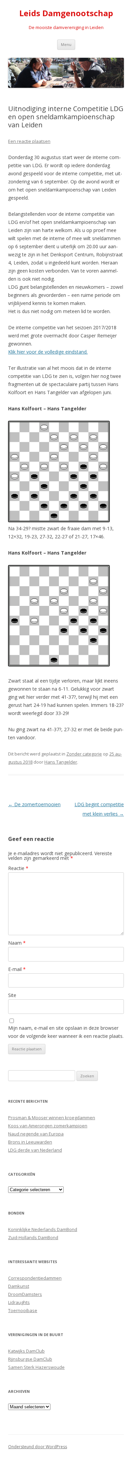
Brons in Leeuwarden (30, 1142)
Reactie (18, 868)
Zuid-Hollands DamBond (33, 1237)
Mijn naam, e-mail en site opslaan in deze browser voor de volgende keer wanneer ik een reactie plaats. (66, 1032)
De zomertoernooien (34, 804)
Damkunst (18, 1286)
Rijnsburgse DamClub (30, 1359)
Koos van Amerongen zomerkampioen (47, 1126)
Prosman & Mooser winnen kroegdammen (51, 1118)
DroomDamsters (25, 1294)
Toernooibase (22, 1310)
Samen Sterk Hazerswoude (36, 1367)
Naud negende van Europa (36, 1134)
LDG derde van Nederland (35, 1150)
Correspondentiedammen (35, 1278)
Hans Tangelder (60, 762)
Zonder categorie (84, 754)
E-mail (17, 969)
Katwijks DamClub (26, 1351)
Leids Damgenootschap (66, 13)
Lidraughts (19, 1302)
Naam (17, 943)
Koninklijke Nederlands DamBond (42, 1229)
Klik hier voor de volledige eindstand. (48, 352)
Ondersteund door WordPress (37, 1447)
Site (12, 995)
